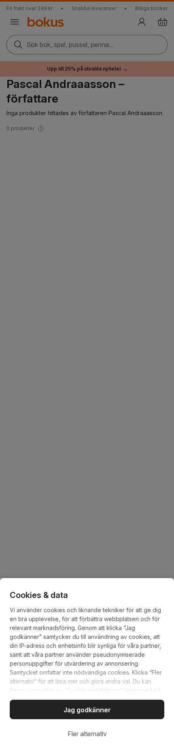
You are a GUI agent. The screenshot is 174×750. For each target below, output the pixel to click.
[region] (87, 664)
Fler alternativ (87, 734)
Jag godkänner (87, 710)
